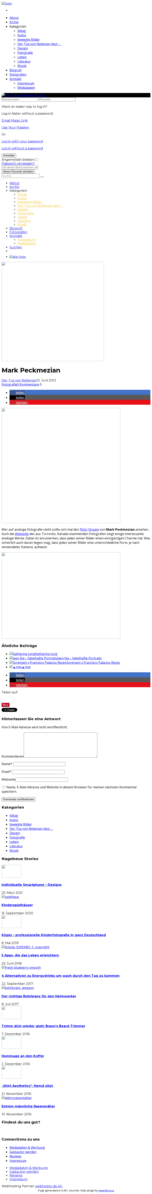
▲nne (26, 667)
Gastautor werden (23, 1152)
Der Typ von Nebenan (19, 380)
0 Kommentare (28, 384)
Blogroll (15, 70)
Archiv (14, 22)
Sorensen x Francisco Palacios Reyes (93, 662)
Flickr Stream (89, 529)
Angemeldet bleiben (18, 160)
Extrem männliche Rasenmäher (28, 1106)
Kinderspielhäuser (17, 905)
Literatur (24, 61)
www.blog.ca (106, 1190)
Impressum (25, 83)
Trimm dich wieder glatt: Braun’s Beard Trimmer (43, 1026)
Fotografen (18, 74)
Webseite (22, 534)
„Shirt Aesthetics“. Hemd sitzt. (27, 1086)
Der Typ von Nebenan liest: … (39, 44)
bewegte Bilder (28, 39)
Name (7, 764)
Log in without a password (22, 148)
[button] (17, 392)
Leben (22, 57)
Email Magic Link (15, 120)
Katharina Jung (46, 654)
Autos (21, 35)
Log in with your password (22, 141)
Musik (22, 66)
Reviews (15, 1156)
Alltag (21, 31)
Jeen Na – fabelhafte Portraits (79, 658)
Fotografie (25, 52)
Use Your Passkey (15, 127)
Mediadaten (26, 87)
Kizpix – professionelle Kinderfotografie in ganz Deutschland (54, 935)
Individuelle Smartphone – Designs (32, 885)
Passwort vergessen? (18, 163)
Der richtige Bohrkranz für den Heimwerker (39, 996)
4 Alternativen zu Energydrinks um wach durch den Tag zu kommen (61, 976)
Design (22, 48)
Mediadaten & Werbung (27, 1147)
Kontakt (15, 79)
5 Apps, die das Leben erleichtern (30, 955)
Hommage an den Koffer (23, 1056)
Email (6, 771)
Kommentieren (13, 756)
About (14, 17)
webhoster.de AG (49, 1186)
